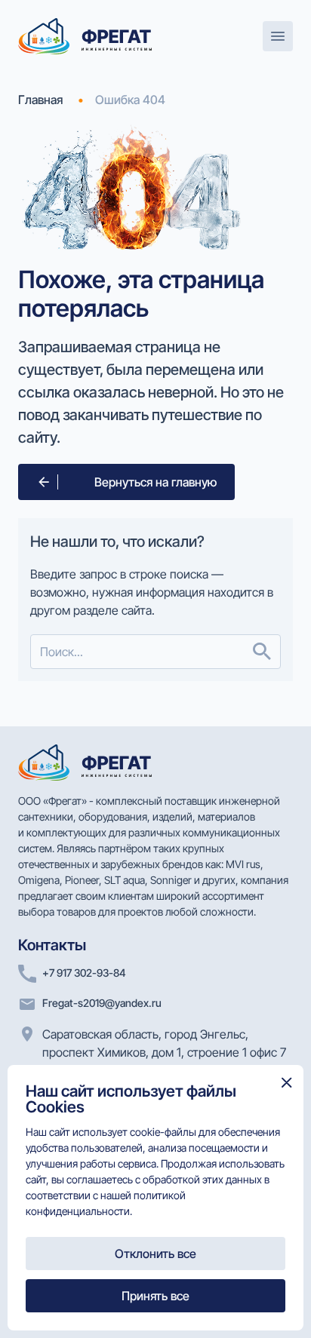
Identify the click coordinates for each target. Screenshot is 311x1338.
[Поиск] (262, 652)
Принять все (155, 1295)
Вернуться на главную (155, 481)
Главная (40, 99)
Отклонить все (155, 1253)
